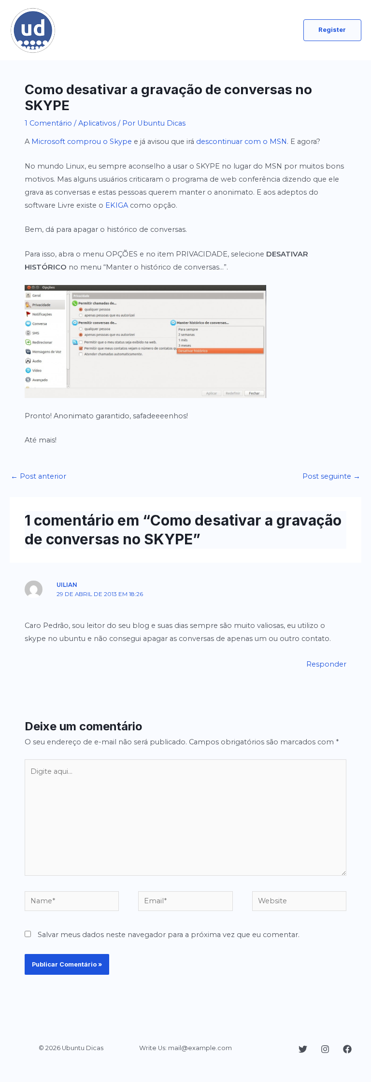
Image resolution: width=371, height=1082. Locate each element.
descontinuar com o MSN (241, 141)
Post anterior (38, 476)
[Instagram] (325, 1049)
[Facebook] (347, 1049)
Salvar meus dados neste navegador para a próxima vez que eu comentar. (169, 934)
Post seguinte (331, 476)
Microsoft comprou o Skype (81, 141)
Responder (326, 664)
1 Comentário (48, 123)
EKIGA (116, 205)
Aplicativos (97, 123)
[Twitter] (303, 1049)
